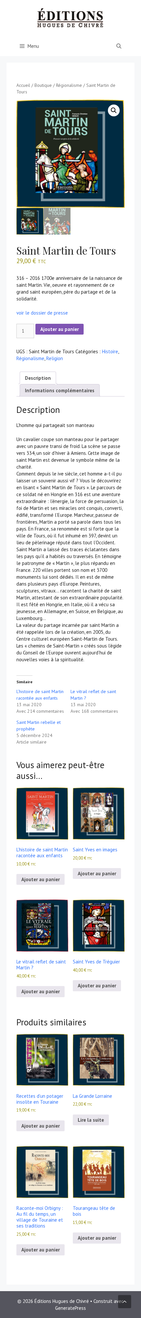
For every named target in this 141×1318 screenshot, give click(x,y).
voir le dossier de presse (42, 313)
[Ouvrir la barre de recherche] (119, 46)
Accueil (23, 85)
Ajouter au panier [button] (40, 879)
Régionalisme (69, 85)
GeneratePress (70, 1308)
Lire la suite (91, 1120)
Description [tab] (38, 378)
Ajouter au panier (59, 329)
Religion (54, 358)
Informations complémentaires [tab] (59, 390)
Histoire (110, 351)
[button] (114, 110)
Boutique (43, 85)
